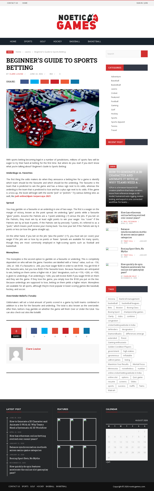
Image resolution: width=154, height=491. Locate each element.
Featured (115, 97)
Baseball (74, 41)
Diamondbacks (115, 333)
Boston (119, 307)
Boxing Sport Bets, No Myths (132, 250)
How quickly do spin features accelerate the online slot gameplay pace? (133, 268)
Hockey (57, 41)
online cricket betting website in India (125, 373)
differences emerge (135, 333)
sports (111, 386)
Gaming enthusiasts (117, 342)
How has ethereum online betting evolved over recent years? (133, 215)
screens (123, 381)
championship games (133, 312)
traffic (132, 386)
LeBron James (114, 359)
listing (127, 359)
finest (123, 338)
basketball (113, 303)
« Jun (108, 462)
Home (24, 3)
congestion (113, 320)
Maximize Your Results (118, 364)
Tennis (114, 126)
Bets (110, 307)
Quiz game (138, 377)
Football (114, 101)
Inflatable (127, 355)
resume (111, 381)
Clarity (111, 316)
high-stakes (128, 351)
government (113, 351)
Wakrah (111, 390)
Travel (114, 130)
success (121, 386)
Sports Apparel (118, 122)
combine (131, 316)
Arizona (111, 299)
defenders (113, 329)
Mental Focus (139, 364)
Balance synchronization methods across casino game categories (133, 233)
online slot (112, 377)
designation (127, 329)
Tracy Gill (128, 241)
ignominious (113, 355)
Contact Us (12, 3)
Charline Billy (130, 276)
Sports (28, 41)
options (125, 377)
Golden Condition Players (119, 346)
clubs (120, 316)
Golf (43, 41)
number (141, 368)
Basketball (94, 41)
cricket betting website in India (121, 325)
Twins (141, 386)
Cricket (114, 93)
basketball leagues (130, 303)
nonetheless (128, 368)
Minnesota (113, 368)
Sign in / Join (142, 3)
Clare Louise (16, 74)
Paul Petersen (130, 222)
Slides (133, 381)
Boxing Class (133, 307)
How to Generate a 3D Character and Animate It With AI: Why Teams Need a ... (125, 177)
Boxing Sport (114, 312)
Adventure (116, 76)
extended (112, 338)
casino (10, 52)
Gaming (114, 105)
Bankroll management (129, 299)
